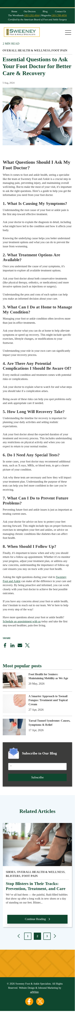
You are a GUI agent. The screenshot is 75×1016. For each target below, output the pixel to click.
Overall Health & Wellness (26, 50)
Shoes (10, 871)
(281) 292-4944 (32, 15)
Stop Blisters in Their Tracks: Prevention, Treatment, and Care (35, 886)
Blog (45, 11)
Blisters (13, 875)
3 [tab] (47, 936)
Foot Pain (59, 50)
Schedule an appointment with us (22, 621)
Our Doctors (30, 11)
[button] (19, 936)
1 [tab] (28, 936)
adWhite (34, 992)
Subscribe (37, 777)
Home (14, 11)
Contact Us (60, 11)
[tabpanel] (37, 877)
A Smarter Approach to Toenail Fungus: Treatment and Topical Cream (48, 700)
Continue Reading (35, 919)
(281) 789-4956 (59, 15)
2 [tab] (37, 936)
